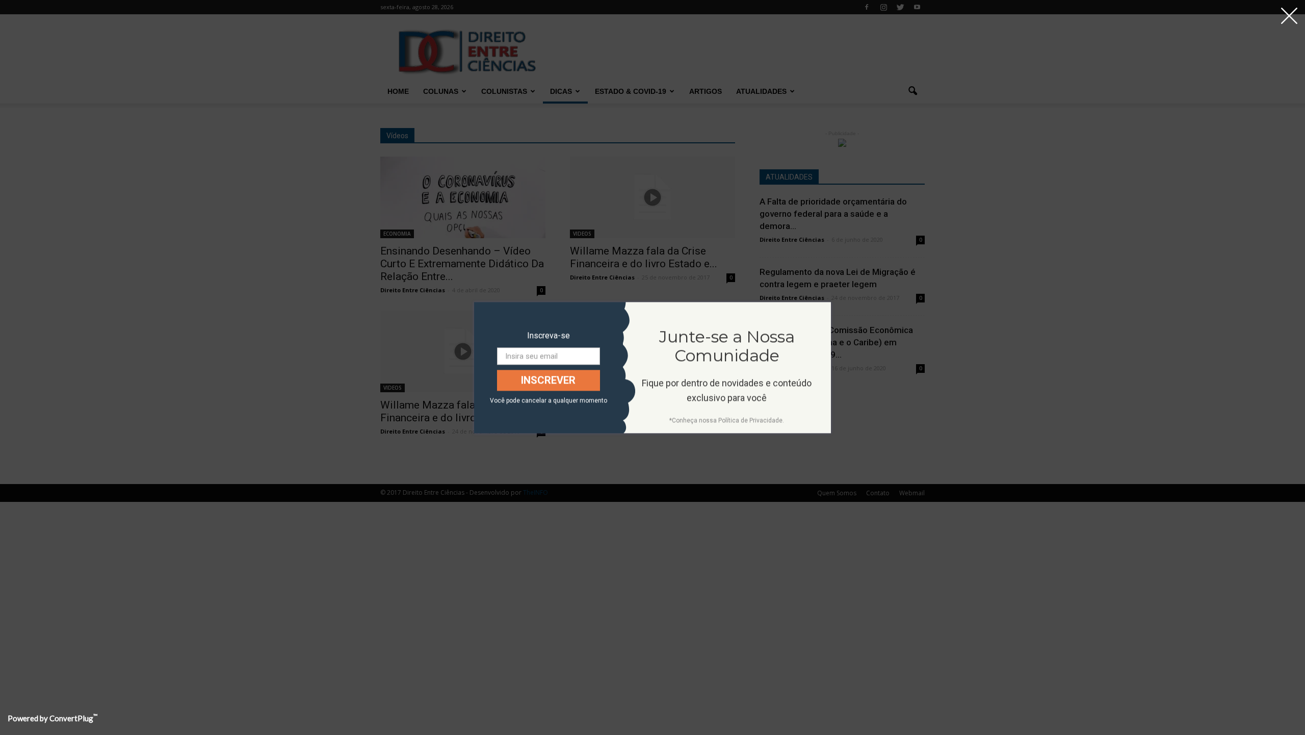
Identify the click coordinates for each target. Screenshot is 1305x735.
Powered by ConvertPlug (52, 718)
